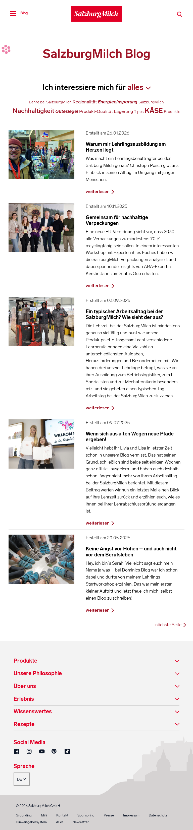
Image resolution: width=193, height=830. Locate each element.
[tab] (96, 661)
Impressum (131, 815)
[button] (96, 661)
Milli (44, 815)
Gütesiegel (66, 111)
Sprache (24, 766)
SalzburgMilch (151, 102)
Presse (109, 815)
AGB (59, 822)
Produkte (172, 111)
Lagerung (123, 111)
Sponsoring (85, 815)
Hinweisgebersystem (31, 822)
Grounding (24, 815)
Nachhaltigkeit (33, 111)
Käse (154, 111)
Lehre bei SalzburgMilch (50, 102)
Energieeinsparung (117, 102)
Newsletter (80, 822)
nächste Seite (168, 624)
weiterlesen (98, 191)
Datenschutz (158, 815)
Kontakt (62, 815)
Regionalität (85, 102)
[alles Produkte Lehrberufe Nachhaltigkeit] (139, 87)
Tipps (139, 111)
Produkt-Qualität (96, 111)
